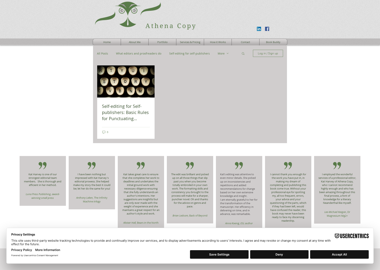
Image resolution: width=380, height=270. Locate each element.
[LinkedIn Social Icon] (259, 29)
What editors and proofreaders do (138, 53)
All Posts (102, 53)
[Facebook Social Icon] (267, 29)
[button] (243, 54)
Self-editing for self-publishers (189, 53)
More (221, 53)
